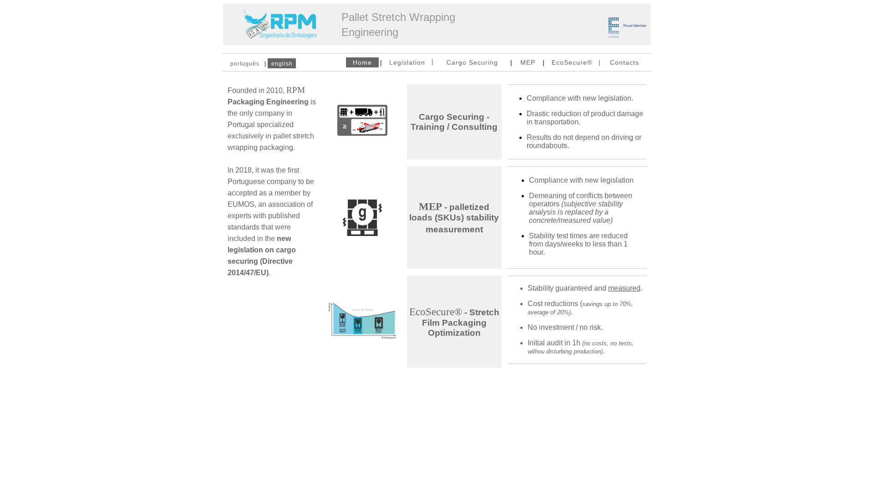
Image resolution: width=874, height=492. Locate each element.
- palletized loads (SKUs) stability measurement (454, 218)
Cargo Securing (472, 62)
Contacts (624, 62)
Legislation (407, 62)
